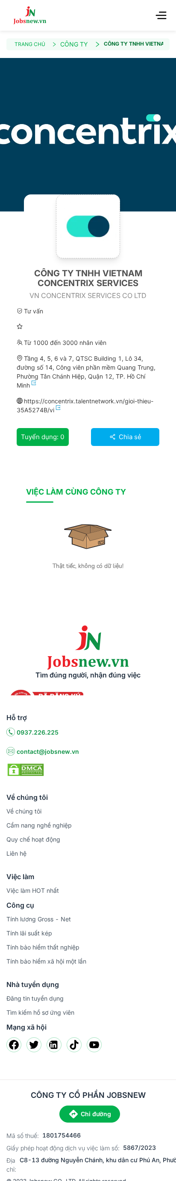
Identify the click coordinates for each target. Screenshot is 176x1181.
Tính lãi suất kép (29, 933)
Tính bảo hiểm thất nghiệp (42, 947)
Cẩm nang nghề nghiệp (39, 825)
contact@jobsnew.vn (48, 751)
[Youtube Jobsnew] (94, 1044)
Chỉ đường (96, 1113)
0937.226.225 (38, 732)
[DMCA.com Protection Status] (25, 769)
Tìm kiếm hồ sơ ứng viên (40, 1012)
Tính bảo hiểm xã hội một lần (46, 961)
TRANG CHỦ (30, 44)
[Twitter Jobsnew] (33, 1044)
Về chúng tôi (23, 811)
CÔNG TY (74, 44)
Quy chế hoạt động (33, 839)
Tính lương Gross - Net (38, 919)
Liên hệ (16, 853)
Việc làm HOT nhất (32, 890)
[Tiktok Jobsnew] (74, 1044)
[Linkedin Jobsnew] (54, 1044)
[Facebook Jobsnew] (13, 1044)
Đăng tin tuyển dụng (35, 998)
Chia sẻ (129, 437)
